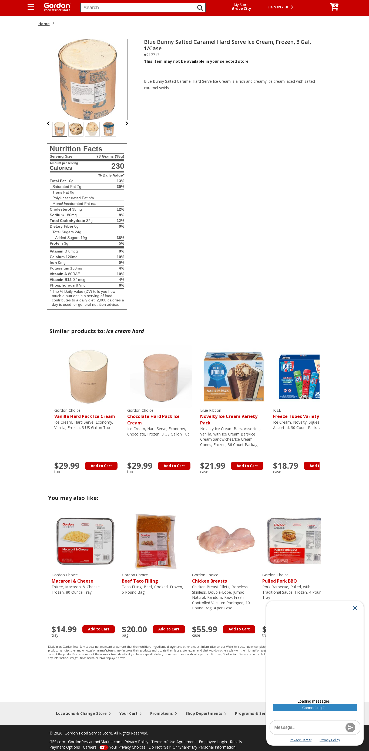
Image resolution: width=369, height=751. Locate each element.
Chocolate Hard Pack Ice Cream (153, 417)
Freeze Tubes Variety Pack (301, 413)
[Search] (200, 8)
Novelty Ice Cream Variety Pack (228, 417)
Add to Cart (101, 465)
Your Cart (128, 713)
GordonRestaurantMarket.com (95, 741)
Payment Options (64, 747)
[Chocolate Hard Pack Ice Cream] (161, 376)
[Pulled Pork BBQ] (296, 540)
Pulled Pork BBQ (279, 578)
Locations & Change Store (81, 713)
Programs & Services (255, 713)
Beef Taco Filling (140, 578)
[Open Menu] (31, 7)
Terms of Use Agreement (173, 741)
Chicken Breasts (209, 578)
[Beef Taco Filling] (156, 540)
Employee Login (213, 741)
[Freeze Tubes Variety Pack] (307, 376)
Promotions (161, 713)
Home (44, 23)
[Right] (126, 123)
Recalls (236, 741)
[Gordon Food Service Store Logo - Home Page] (54, 6)
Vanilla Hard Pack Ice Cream (84, 413)
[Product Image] (87, 79)
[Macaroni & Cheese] (85, 540)
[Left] (48, 123)
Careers (89, 747)
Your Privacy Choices (127, 747)
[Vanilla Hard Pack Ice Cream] (88, 376)
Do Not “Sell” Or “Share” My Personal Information (192, 747)
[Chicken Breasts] (226, 540)
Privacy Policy (136, 741)
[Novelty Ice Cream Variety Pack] (234, 376)
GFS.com (57, 741)
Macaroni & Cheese (72, 578)
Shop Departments (204, 713)
